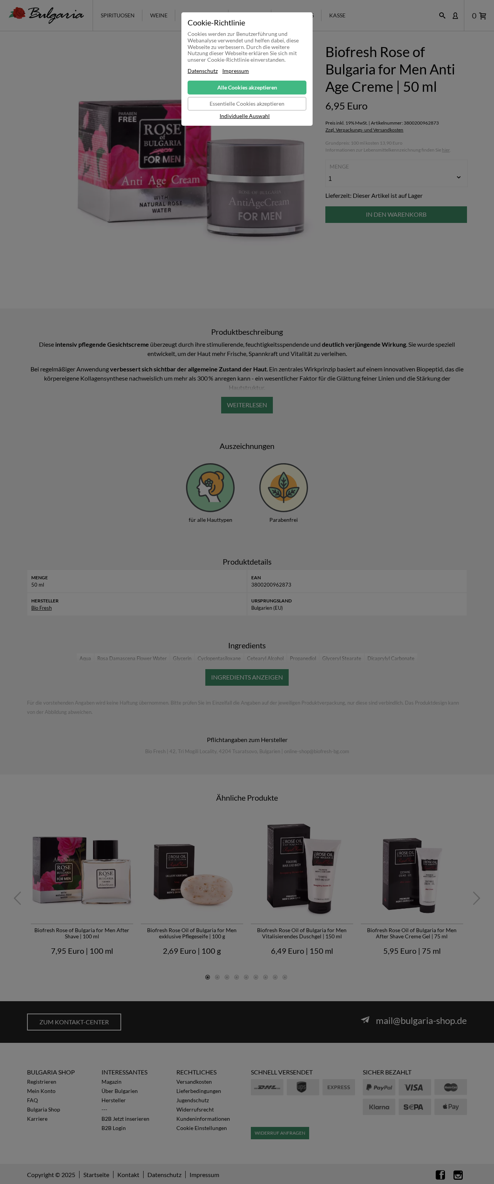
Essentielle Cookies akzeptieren (247, 103)
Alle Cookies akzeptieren (247, 87)
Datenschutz (203, 71)
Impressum (235, 71)
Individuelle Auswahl (245, 116)
